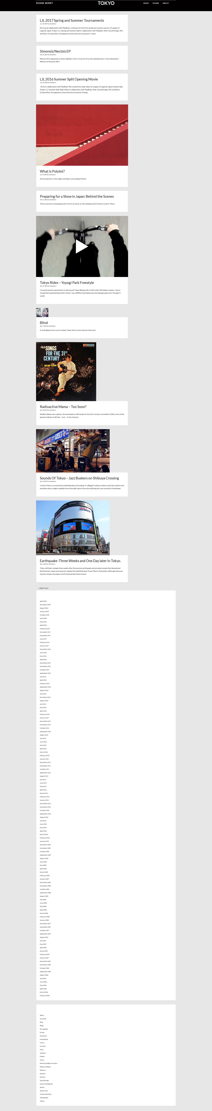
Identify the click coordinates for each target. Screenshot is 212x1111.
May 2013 (43, 707)
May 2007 (43, 944)
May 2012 (43, 745)
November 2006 (45, 965)
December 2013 (45, 697)
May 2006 (43, 985)
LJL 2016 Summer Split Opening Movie (69, 79)
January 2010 (44, 841)
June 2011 (43, 783)
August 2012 (44, 735)
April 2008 (43, 910)
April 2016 (43, 659)
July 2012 (43, 738)
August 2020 (44, 608)
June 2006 (43, 982)
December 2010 (45, 803)
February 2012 (45, 755)
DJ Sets (42, 1032)
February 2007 (45, 954)
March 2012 (44, 752)
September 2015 (45, 673)
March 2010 (44, 834)
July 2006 (43, 978)
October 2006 (44, 968)
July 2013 (43, 704)
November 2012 (45, 725)
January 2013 (44, 718)
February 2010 (45, 838)
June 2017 (43, 639)
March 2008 (44, 913)
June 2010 (43, 824)
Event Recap (44, 1039)
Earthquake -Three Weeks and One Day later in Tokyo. (80, 561)
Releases (43, 1070)
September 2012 (45, 731)
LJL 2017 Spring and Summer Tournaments (72, 20)
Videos (42, 1101)
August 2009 (44, 858)
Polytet (42, 1056)
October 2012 (44, 728)
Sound (156, 3)
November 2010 (45, 807)
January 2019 (44, 611)
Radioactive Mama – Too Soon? (63, 407)
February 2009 (45, 875)
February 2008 (45, 917)
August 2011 (44, 776)
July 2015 (43, 677)
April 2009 (43, 869)
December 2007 (45, 923)
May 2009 (43, 865)
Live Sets (43, 1046)
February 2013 (45, 714)
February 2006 (45, 995)
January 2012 (44, 759)
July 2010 (43, 821)
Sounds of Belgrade (46, 1084)
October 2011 (44, 769)
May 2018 (43, 622)
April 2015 (43, 680)
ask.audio (43, 1019)
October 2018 (44, 615)
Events (42, 1043)
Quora (42, 1060)
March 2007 (44, 951)
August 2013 (44, 701)
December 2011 (45, 762)
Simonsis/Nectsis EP (55, 51)
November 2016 (45, 649)
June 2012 (43, 742)
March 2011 (44, 793)
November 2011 (45, 766)
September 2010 (45, 814)
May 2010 (43, 827)
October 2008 (44, 889)
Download (43, 1036)
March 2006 (44, 992)
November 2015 (45, 666)
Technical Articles (46, 1094)
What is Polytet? (52, 171)
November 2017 (45, 635)
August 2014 (44, 690)
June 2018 (43, 618)
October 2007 (44, 930)
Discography (44, 1029)
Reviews (42, 1077)
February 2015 (45, 683)
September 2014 (45, 687)
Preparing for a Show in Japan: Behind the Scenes (77, 196)
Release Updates (45, 1067)
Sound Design (44, 1080)
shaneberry (52, 23)
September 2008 (45, 893)
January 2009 (44, 879)
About (166, 3)
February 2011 (45, 797)
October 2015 (44, 670)
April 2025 (43, 601)
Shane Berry (44, 3)
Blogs (42, 1025)
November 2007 (45, 927)
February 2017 (45, 642)
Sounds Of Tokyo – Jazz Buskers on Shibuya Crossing (79, 478)
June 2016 (43, 653)
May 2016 (43, 656)
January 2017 (44, 646)
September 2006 (45, 971)
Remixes (43, 1074)
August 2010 (44, 817)
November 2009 (45, 848)
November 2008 (45, 886)
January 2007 (44, 958)
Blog (41, 1022)
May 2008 (43, 906)
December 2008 (45, 882)
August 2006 (44, 975)
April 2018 (43, 625)
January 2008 (44, 920)
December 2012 (45, 721)
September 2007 (45, 934)
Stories (42, 1087)
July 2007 (43, 941)
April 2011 (43, 790)
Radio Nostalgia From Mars (49, 1063)
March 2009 (44, 872)
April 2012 (43, 749)
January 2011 (44, 800)
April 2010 (43, 831)
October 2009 (44, 851)
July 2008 (43, 899)
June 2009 (43, 862)
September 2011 (45, 773)
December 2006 (45, 961)
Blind (44, 323)
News (42, 1049)
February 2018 (45, 629)
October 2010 (44, 810)
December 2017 (45, 632)
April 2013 (43, 711)
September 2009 (45, 855)
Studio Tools (44, 1091)
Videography (44, 1098)
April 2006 (43, 989)
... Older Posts (43, 588)
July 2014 (43, 694)
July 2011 (43, 779)
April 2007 (43, 947)
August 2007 (44, 937)
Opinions (43, 1053)
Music (146, 3)
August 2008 (44, 896)
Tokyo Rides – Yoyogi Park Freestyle (67, 282)
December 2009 (45, 845)
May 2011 (43, 786)
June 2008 (43, 903)
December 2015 (45, 663)
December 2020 (45, 605)
